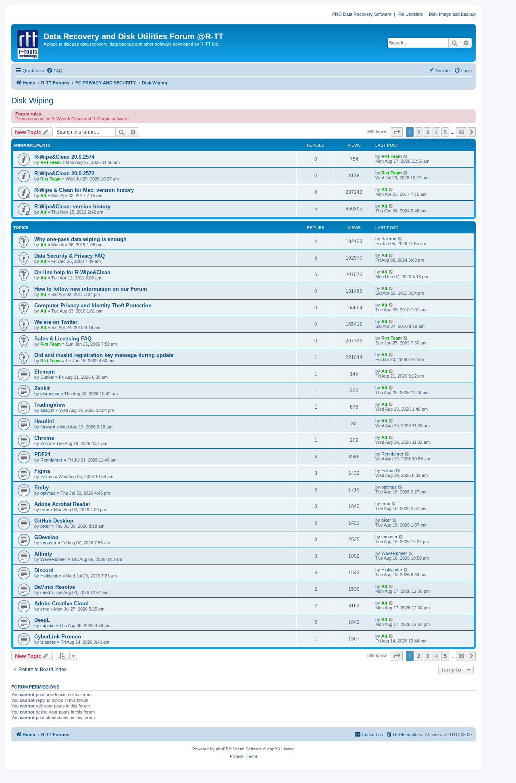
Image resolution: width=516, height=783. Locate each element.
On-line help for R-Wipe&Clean (72, 272)
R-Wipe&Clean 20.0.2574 (64, 157)
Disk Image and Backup (452, 14)
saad (45, 592)
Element (44, 372)
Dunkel (47, 377)
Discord (44, 570)
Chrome (44, 438)
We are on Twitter (55, 322)
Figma (42, 471)
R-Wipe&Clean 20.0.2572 (64, 173)
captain (47, 625)
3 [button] (427, 132)
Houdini (44, 421)
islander (48, 642)
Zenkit (42, 388)
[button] (397, 132)
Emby (41, 488)
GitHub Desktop (53, 521)
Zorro (45, 443)
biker (45, 526)
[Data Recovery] (28, 43)
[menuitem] (54, 71)
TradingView (49, 405)
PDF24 (42, 454)
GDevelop (46, 537)
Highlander (50, 575)
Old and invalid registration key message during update (103, 355)
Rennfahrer (51, 460)
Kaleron (388, 238)
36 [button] (461, 132)
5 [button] (445, 132)
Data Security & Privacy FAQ (69, 256)
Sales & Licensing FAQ (63, 339)
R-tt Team (50, 162)
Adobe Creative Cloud (61, 603)
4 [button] (436, 132)
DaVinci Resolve (54, 587)
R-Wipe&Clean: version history (72, 207)
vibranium (49, 393)
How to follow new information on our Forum (90, 289)
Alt (43, 195)
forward (47, 426)
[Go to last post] (405, 156)
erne (44, 509)
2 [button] (418, 132)
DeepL (42, 620)
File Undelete (410, 14)
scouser (48, 542)
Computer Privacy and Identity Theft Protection (93, 305)
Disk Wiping (32, 100)
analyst (47, 410)
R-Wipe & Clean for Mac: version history (84, 190)
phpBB (222, 749)
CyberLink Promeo (57, 637)
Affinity (43, 554)
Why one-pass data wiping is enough (80, 239)
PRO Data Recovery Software (361, 14)
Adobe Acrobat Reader (62, 504)
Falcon (47, 476)
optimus (48, 493)
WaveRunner (53, 559)
